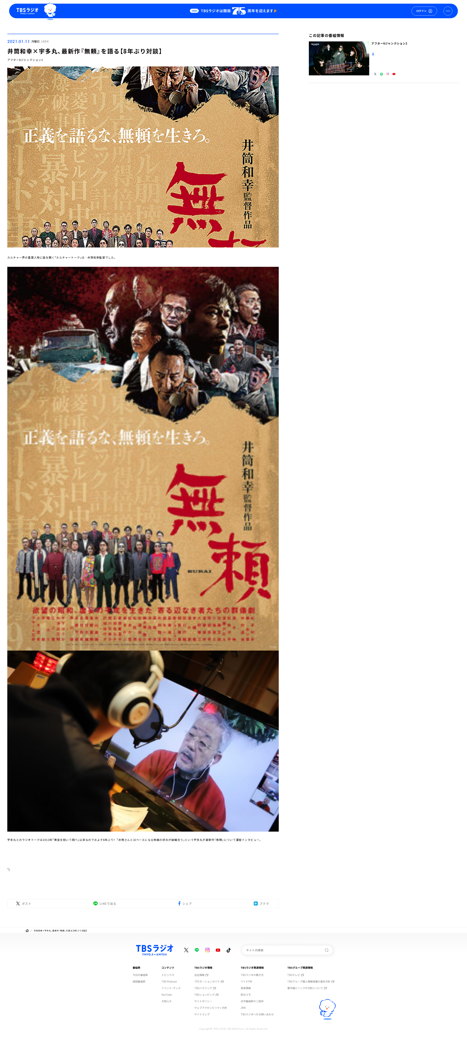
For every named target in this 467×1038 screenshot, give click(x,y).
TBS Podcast (169, 981)
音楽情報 (246, 988)
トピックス (167, 975)
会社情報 (199, 975)
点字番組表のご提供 (252, 1001)
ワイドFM (246, 981)
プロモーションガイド (207, 981)
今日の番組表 (140, 975)
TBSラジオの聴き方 (252, 975)
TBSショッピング (204, 994)
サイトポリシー (203, 1001)
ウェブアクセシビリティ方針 (210, 1008)
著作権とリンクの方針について (305, 988)
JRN (243, 1008)
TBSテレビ (293, 975)
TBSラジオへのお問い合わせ (257, 1014)
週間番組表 (139, 981)
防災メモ (246, 994)
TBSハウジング (203, 988)
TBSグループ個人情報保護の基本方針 (309, 981)
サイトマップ (202, 1014)
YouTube (166, 994)
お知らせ (166, 1001)
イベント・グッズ (171, 988)
